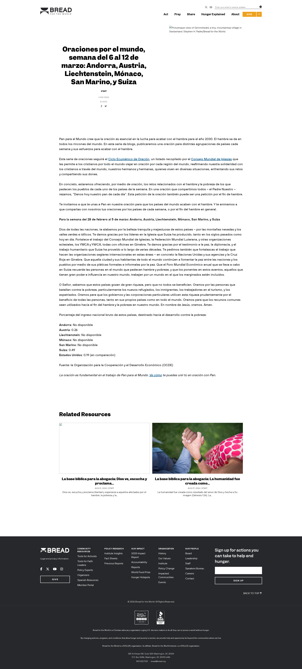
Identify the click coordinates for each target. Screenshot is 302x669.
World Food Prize (140, 572)
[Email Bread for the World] (212, 7)
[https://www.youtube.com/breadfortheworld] (55, 569)
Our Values (164, 558)
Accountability (139, 562)
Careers (189, 573)
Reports (135, 567)
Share (191, 14)
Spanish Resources (87, 580)
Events (162, 582)
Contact (189, 578)
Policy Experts (85, 569)
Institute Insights (113, 553)
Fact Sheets (110, 558)
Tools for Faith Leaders (85, 563)
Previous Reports (113, 563)
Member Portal (85, 585)
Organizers (83, 575)
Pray (177, 14)
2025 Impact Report (138, 555)
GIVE (55, 579)
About (235, 14)
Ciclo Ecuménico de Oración (128, 159)
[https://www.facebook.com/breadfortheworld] (41, 569)
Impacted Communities (165, 575)
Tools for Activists (87, 556)
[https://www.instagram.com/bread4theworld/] (61, 569)
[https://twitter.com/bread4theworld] (47, 569)
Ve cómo (155, 375)
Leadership (191, 558)
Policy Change (166, 568)
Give (249, 14)
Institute (162, 563)
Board (188, 553)
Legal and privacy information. (54, 558)
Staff (104, 91)
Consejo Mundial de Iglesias (211, 159)
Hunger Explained (213, 14)
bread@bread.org (158, 661)
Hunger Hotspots (140, 577)
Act (166, 14)
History (162, 553)
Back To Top (251, 593)
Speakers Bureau (194, 568)
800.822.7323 (142, 661)
